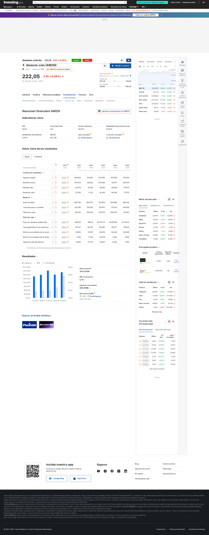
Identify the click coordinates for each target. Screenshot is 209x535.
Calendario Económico (100, 7)
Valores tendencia (148, 282)
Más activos (143, 205)
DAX (140, 104)
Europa (111, 10)
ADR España (95, 10)
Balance (59, 101)
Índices (141, 62)
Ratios (79, 101)
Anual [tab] (27, 157)
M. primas (150, 62)
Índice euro (143, 111)
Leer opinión (176, 261)
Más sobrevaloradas (163, 329)
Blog (137, 464)
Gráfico (36, 94)
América (104, 10)
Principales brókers (148, 247)
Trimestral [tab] (38, 157)
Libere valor (124, 76)
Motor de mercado (148, 199)
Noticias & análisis (51, 94)
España (35, 10)
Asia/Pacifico (120, 10)
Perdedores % (168, 205)
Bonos (159, 62)
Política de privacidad (177, 529)
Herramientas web (142, 479)
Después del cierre (61, 10)
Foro (91, 94)
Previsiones (110, 101)
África (128, 10)
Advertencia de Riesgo (197, 529)
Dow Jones (143, 100)
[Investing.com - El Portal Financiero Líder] (13, 2)
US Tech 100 (143, 96)
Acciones (9, 10)
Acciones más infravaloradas (146, 322)
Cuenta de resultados (46, 101)
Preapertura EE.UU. (46, 10)
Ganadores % (155, 205)
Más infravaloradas (146, 329)
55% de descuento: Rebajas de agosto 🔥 (152, 2)
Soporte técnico (169, 474)
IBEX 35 (141, 88)
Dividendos (88, 101)
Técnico (82, 94)
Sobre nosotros (169, 464)
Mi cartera (139, 474)
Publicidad (167, 469)
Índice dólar (143, 107)
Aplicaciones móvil (142, 469)
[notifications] (199, 2)
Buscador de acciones (118, 7)
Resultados (99, 101)
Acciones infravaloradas (160, 10)
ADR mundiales (83, 10)
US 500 (141, 92)
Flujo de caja (69, 101)
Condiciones (160, 529)
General (26, 94)
